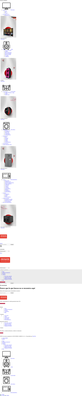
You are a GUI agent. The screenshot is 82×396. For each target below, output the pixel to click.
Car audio (6, 55)
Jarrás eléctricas (7, 188)
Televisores (6, 315)
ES (3, 394)
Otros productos (8, 134)
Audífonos (7, 56)
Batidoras (6, 189)
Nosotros (6, 310)
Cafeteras (6, 186)
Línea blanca (6, 318)
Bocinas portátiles (8, 53)
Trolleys (6, 51)
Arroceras (6, 185)
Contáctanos (6, 311)
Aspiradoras (7, 194)
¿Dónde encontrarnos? (8, 309)
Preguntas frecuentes (8, 325)
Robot (6, 196)
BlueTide (34, 336)
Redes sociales (2, 282)
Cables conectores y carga (9, 92)
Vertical (6, 195)
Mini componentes (8, 52)
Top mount (7, 131)
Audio (5, 316)
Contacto (1, 332)
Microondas (7, 180)
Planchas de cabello (8, 200)
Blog (5, 312)
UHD (6, 11)
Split (6, 137)
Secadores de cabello (8, 199)
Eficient (6, 139)
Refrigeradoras (7, 130)
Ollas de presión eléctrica (9, 182)
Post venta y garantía (8, 276)
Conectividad (6, 317)
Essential (6, 138)
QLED (6, 13)
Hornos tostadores (8, 183)
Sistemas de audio (8, 50)
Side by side (7, 132)
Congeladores (7, 133)
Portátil (6, 140)
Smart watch (7, 94)
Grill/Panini (7, 184)
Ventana (6, 141)
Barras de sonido (8, 54)
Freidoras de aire (8, 181)
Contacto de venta (7, 323)
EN (4, 395)
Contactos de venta (7, 277)
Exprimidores (7, 190)
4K (5, 12)
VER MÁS (3, 39)
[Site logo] (3, 242)
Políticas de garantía (7, 278)
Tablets (6, 93)
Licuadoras (7, 187)
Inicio (5, 308)
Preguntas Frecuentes (8, 279)
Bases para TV (7, 15)
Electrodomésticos (7, 319)
